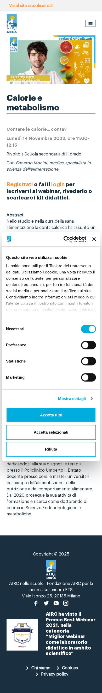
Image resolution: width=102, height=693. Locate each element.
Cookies (70, 668)
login (58, 184)
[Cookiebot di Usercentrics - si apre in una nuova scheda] (64, 239)
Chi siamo (40, 668)
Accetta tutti (51, 415)
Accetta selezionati (51, 432)
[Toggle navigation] (90, 23)
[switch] (88, 345)
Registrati (20, 184)
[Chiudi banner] (94, 239)
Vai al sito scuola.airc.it (31, 6)
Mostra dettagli (72, 398)
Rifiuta (51, 449)
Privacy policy (54, 674)
